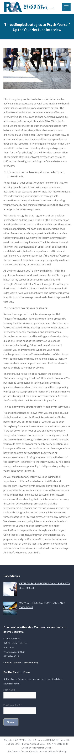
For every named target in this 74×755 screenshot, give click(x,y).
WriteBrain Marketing (55, 751)
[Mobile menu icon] (66, 7)
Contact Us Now (12, 662)
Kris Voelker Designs (42, 747)
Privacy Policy (31, 662)
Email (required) (12, 705)
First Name (9, 689)
